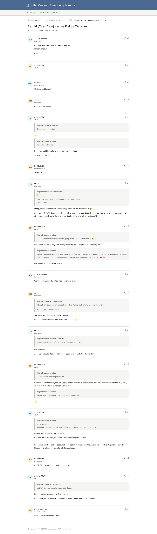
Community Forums (53, 5)
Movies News (32, 13)
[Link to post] (128, 38)
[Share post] (125, 38)
